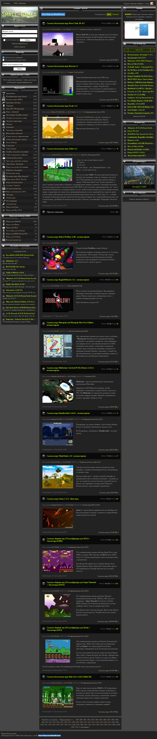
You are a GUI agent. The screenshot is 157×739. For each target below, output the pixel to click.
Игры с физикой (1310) (75, 286)
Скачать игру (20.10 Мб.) (108, 712)
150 (72, 727)
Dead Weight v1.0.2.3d (136, 110)
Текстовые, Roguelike (14, 130)
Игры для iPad (12, 227)
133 (53, 724)
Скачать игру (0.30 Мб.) (108, 100)
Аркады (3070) (72, 243)
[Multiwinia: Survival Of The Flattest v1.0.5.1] (57, 402)
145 (101, 724)
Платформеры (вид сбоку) (16, 96)
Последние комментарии (19, 246)
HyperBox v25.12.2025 (136, 104)
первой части (99, 510)
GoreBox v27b (133, 73)
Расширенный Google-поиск (15, 60)
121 (85, 722)
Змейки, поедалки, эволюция (17, 152)
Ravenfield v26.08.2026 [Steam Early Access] (23, 255)
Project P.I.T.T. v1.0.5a (136, 152)
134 (57, 724)
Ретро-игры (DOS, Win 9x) (16, 179)
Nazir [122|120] (56, 683)
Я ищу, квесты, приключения (17, 136)
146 (105, 724)
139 (77, 724)
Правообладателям (8, 733)
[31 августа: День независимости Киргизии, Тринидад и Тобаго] (19, 15)
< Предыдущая (64, 720)
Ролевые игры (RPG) (14, 99)
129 (117, 722)
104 (96, 720)
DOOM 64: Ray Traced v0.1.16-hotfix (142, 134)
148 (113, 724)
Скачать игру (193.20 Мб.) (108, 576)
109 (116, 720)
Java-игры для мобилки (15, 231)
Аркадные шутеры (13, 102)
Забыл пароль (19, 47)
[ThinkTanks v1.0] (57, 488)
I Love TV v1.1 (133, 131)
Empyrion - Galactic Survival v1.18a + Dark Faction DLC (27, 319)
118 (73, 722)
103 (92, 720)
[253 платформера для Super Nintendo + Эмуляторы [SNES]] (58, 617)
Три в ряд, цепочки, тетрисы (17, 161)
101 (84, 720)
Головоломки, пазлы (14, 158)
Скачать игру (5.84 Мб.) (108, 316)
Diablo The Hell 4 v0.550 (15, 284)
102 (88, 720)
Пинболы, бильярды (14, 170)
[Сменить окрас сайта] (151, 3)
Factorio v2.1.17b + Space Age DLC (141, 91)
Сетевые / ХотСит (13, 185)
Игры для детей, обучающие (17, 167)
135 (61, 724)
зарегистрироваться (24, 82)
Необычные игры (13, 173)
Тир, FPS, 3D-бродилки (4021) (90, 155)
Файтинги (10, 127)
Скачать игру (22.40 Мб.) (108, 532)
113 (54, 722)
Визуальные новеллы (14, 133)
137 (69, 724)
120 (81, 722)
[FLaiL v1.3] (57, 138)
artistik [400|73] (56, 155)
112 (50, 722)
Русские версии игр (13, 188)
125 (101, 722)
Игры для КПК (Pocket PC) (17, 234)
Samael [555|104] (56, 419)
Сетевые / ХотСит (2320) (75, 72)
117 (69, 722)
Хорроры (9, 106)
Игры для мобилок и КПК (20, 216)
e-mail (35, 735)
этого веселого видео (86, 660)
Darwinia (90, 384)
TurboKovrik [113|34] (58, 376)
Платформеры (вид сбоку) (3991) (94, 112)
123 (93, 722)
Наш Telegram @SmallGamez (53, 14)
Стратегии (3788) (89, 376)
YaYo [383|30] (55, 29)
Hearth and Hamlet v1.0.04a (138, 149)
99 (77, 720)
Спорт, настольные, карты (16, 139)
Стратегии (10, 145)
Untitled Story (89, 117)
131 (45, 724)
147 (109, 724)
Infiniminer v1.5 (12, 261)
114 (58, 722)
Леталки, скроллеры (14, 121)
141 (85, 724)
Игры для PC (20, 88)
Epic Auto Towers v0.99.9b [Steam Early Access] (24, 307)
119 (77, 722)
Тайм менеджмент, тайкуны (17, 155)
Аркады (9, 124)
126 (105, 722)
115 (62, 722)
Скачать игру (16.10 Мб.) (108, 273)
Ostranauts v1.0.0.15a (14, 290)
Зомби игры (10, 198)
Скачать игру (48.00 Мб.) (108, 407)
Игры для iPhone (12, 224)
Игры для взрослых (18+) (16, 192)
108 (112, 720)
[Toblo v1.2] (58, 180)
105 (100, 720)
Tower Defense (11, 142)
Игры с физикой (12, 112)
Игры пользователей (14, 182)
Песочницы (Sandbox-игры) (17, 115)
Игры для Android (13, 221)
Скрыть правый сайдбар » (134, 3)
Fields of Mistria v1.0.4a (15, 272)
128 (113, 722)
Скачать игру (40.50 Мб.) (108, 450)
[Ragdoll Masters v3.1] (57, 311)
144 (97, 724)
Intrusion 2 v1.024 (139, 187)
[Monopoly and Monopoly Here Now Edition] (58, 357)
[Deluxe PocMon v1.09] (57, 269)
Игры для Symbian (13, 237)
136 (65, 724)
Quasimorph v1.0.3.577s (137, 58)
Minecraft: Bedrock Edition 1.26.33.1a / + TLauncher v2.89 (28, 302)
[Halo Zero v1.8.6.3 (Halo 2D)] (57, 707)
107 (108, 720)
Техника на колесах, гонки (16, 118)
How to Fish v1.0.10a (136, 64)
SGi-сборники (11, 201)
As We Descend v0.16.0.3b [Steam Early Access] (23, 313)
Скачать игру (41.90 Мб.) (108, 670)
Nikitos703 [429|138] (57, 112)
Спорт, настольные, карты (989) (78, 331)
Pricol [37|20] (55, 462)
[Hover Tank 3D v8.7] (57, 55)
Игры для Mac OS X (14, 210)
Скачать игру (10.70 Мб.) (108, 142)
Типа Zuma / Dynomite (14, 164)
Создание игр (11, 204)
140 (81, 724)
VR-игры (9, 195)
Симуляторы (11, 149)
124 (97, 722)
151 (76, 727)
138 (73, 724)
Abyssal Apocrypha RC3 (137, 155)
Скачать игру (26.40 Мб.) (108, 206)
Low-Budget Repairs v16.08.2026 (140, 101)
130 (41, 724)
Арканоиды (10, 93)
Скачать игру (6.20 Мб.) (108, 60)
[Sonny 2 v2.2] (57, 527)
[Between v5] (57, 95)
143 (93, 724)
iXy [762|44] (67, 29)
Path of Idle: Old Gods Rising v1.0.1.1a (142, 107)
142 (89, 724)
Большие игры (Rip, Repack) (17, 176)
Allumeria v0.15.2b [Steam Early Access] (21, 278)
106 (104, 720)
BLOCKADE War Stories (15, 267)
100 (80, 720)
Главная (7, 3)
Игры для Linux (12, 207)
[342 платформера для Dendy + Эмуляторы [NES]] (57, 662)
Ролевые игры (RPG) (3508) (91, 505)
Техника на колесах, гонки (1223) (90, 29)
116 (65, 722)
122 (89, 722)
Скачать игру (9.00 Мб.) (108, 492)
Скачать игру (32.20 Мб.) (108, 362)
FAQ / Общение (20, 3)
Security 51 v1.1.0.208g (136, 95)
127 (109, 722)
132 (49, 724)
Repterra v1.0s (133, 140)
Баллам (116, 14)
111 (46, 722)
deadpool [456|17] (56, 505)
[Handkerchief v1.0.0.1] (57, 445)
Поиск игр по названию (14, 57)
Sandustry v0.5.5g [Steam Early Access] (142, 98)
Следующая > (84, 727)
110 (43, 722)
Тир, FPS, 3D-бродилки (15, 109)
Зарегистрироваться (19, 43)
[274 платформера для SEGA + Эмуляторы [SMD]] (57, 571)
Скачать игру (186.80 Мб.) (108, 621)
